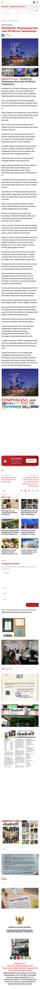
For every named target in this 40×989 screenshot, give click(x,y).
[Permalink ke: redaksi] (3, 35)
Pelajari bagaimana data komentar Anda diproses (16, 612)
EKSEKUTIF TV (20, 964)
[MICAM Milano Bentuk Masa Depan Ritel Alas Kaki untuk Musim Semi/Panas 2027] (30, 504)
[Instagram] (22, 958)
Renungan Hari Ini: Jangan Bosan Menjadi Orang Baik (9, 512)
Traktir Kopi (31, 460)
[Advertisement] (20, 432)
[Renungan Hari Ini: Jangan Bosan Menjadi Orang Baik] (10, 504)
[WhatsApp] (25, 958)
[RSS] (29, 958)
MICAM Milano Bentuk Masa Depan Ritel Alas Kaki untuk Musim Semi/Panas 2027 (29, 512)
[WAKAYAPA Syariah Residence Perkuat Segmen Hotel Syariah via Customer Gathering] (10, 543)
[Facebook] (11, 958)
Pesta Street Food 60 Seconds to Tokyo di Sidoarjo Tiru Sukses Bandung (28, 532)
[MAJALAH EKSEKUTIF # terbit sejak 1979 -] (20, 947)
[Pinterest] (18, 958)
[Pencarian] (37, 2)
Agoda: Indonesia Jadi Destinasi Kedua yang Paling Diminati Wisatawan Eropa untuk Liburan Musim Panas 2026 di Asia (29, 552)
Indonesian (8, 669)
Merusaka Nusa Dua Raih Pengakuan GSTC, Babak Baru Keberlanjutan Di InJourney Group (10, 532)
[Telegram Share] (33, 490)
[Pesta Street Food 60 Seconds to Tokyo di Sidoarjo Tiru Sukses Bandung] (30, 524)
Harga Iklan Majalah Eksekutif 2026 (20, 966)
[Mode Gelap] (34, 2)
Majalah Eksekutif (6, 25)
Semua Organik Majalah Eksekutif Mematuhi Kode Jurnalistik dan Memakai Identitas (20, 969)
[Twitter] (14, 958)
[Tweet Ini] (25, 490)
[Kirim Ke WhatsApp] (37, 490)
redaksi (8, 34)
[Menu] (2, 2)
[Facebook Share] (21, 490)
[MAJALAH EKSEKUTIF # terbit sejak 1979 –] (11, 2)
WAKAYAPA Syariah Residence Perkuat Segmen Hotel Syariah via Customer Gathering (9, 552)
